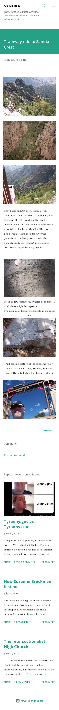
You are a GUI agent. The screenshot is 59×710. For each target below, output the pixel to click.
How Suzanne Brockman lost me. (27, 584)
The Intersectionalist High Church (24, 644)
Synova (12, 5)
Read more (48, 562)
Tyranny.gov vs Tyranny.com (19, 524)
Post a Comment (14, 455)
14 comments (22, 622)
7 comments (22, 682)
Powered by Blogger (31, 700)
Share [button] (47, 430)
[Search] (45, 6)
